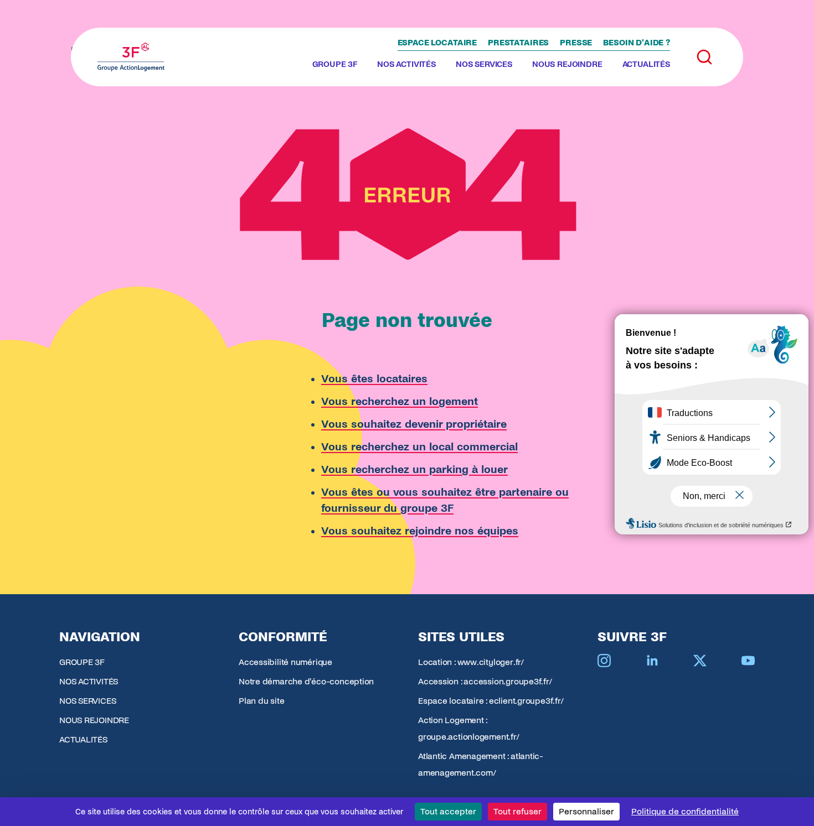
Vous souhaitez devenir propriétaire (414, 424)
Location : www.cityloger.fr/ (471, 662)
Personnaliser (586, 811)
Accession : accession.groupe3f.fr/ (485, 681)
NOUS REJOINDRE (567, 64)
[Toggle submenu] (361, 64)
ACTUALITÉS (646, 64)
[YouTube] (748, 660)
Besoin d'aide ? (636, 43)
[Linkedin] (652, 660)
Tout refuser (517, 811)
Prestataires (518, 43)
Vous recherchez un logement (399, 401)
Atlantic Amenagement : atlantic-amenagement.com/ (480, 764)
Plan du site (261, 700)
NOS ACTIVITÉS (406, 64)
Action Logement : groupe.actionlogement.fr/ (468, 728)
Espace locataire (437, 43)
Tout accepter (448, 811)
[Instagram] (604, 660)
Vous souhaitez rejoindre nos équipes (419, 531)
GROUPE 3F (335, 64)
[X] (700, 660)
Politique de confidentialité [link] (685, 811)
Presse (576, 43)
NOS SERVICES (484, 64)
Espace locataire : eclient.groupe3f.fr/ (490, 700)
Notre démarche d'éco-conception (306, 681)
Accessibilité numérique (285, 662)
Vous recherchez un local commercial (419, 447)
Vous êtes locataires (374, 379)
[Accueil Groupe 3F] (130, 57)
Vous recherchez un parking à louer (414, 469)
